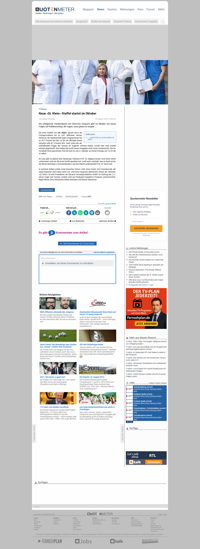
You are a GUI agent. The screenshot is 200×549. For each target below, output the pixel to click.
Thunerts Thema (122, 21)
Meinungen (127, 9)
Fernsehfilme (117, 534)
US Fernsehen (75, 534)
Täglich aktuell (97, 524)
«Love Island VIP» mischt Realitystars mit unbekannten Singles (146, 369)
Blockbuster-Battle (136, 526)
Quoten (112, 9)
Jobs (152, 522)
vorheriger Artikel (48, 221)
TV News (83, 534)
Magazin (88, 9)
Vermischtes (76, 522)
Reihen (55, 522)
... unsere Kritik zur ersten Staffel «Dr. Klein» (101, 138)
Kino (140, 9)
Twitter (36, 529)
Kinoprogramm (136, 534)
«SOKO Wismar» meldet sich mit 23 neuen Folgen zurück (146, 375)
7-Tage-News (38, 526)
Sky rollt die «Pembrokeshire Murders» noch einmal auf (146, 255)
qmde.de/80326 (110, 203)
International (77, 526)
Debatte (114, 520)
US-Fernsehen (77, 529)
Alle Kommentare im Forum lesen (77, 243)
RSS (35, 520)
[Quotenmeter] (54, 10)
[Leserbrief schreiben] (107, 213)
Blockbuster (108, 534)
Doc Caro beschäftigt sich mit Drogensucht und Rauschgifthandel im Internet (146, 348)
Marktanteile (96, 522)
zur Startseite (77, 221)
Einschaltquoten (92, 534)
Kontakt (153, 524)
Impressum (154, 531)
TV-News (75, 520)
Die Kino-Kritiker (136, 522)
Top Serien (160, 534)
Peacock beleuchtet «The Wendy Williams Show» (145, 271)
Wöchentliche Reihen (98, 520)
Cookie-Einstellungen (157, 529)
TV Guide (100, 534)
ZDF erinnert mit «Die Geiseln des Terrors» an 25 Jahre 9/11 (146, 359)
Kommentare (47, 190)
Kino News (40, 534)
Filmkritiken (66, 534)
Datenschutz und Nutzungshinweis (156, 526)
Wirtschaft (76, 524)
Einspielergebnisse (137, 524)
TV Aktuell (47, 534)
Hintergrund (57, 520)
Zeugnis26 (81, 21)
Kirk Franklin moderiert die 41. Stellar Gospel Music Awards (146, 276)
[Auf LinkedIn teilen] (92, 213)
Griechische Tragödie (146, 21)
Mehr (161, 9)
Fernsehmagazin (56, 534)
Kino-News (134, 520)
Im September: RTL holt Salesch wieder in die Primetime (145, 353)
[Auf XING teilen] (86, 213)
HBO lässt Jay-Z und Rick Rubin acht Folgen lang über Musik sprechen (146, 281)
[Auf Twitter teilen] (74, 213)
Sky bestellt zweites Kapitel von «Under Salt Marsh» (146, 260)
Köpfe (74, 527)
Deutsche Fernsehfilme (149, 534)
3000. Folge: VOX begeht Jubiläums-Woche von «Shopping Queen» (146, 342)
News (100, 9)
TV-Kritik (114, 522)
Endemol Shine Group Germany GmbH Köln (147, 389)
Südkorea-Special (100, 21)
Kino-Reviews (116, 524)
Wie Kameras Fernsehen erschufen (54, 21)
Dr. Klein (59, 196)
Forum (151, 9)
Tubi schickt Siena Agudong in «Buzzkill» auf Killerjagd (146, 265)
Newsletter (37, 522)
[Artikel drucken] (98, 213)
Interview (56, 524)
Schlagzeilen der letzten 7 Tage (141, 285)
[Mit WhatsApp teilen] (80, 213)
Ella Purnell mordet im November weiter (144, 252)
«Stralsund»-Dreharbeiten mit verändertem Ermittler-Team (146, 364)
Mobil (36, 524)
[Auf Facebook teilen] (69, 213)
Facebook (37, 527)
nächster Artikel (106, 221)
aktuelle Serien (125, 534)
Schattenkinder (72, 196)
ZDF (113, 174)
